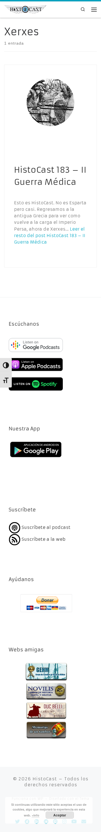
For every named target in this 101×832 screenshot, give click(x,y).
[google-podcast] (36, 352)
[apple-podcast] (36, 372)
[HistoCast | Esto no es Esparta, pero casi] (25, 9)
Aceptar (59, 815)
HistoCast (45, 778)
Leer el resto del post (49, 235)
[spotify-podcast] (36, 391)
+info (35, 815)
